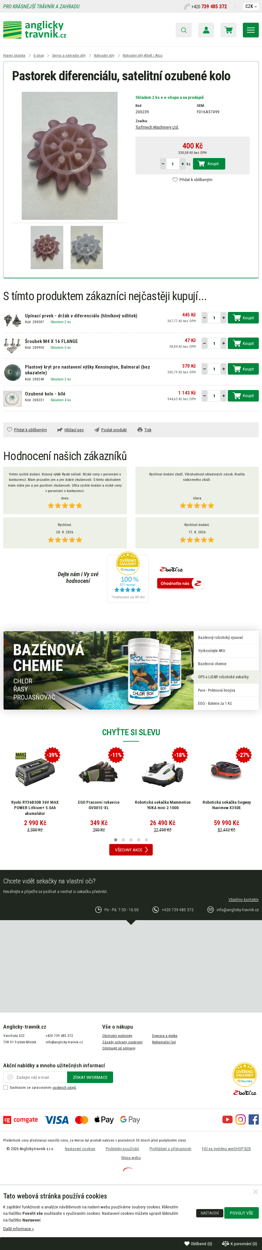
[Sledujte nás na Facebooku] (254, 1123)
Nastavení (210, 1213)
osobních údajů (64, 1087)
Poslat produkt (114, 429)
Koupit (213, 163)
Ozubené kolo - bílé (45, 394)
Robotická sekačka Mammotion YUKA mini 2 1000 (163, 805)
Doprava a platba (164, 1035)
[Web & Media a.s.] (128, 1170)
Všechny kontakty (243, 899)
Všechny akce (128, 849)
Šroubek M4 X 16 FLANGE (51, 341)
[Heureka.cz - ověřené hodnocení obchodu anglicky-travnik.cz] (128, 578)
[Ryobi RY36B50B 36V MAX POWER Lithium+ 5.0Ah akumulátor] (35, 772)
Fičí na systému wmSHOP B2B (226, 1148)
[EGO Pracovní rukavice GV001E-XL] (98, 772)
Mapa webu (131, 1157)
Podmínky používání (122, 1148)
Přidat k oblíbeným (196, 179)
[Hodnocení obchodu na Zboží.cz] (180, 584)
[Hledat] (184, 30)
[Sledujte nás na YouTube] (227, 1123)
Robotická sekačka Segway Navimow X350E (227, 805)
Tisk (147, 429)
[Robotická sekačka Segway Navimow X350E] (226, 772)
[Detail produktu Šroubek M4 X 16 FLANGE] (12, 345)
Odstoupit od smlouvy (118, 1048)
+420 (209, 6)
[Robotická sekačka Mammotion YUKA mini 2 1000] (162, 772)
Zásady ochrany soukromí (122, 1042)
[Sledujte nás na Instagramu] (240, 1123)
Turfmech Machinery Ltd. (157, 127)
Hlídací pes (74, 429)
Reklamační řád (164, 1042)
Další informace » (18, 1228)
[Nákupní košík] (228, 30)
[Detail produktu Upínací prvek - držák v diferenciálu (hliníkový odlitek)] (12, 320)
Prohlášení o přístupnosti (170, 1148)
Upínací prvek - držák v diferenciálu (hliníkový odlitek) (81, 316)
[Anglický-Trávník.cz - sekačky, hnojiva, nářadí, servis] (34, 37)
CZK (249, 6)
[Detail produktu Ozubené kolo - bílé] (12, 398)
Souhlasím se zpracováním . (43, 1087)
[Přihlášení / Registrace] (206, 30)
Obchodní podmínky (117, 1035)
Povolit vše (241, 1212)
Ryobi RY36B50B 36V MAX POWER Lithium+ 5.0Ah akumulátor (35, 808)
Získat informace (90, 1077)
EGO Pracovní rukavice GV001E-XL (98, 805)
